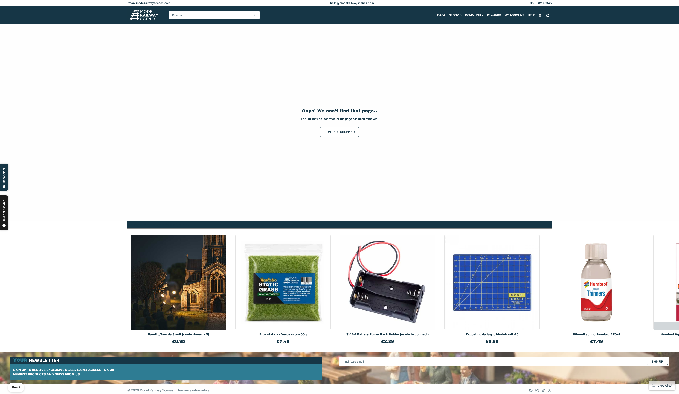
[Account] (540, 15)
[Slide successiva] (548, 290)
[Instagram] (537, 390)
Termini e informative (193, 390)
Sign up (657, 361)
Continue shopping (339, 132)
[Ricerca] (254, 15)
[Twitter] (549, 390)
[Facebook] (531, 390)
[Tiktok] (543, 390)
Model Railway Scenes (156, 390)
